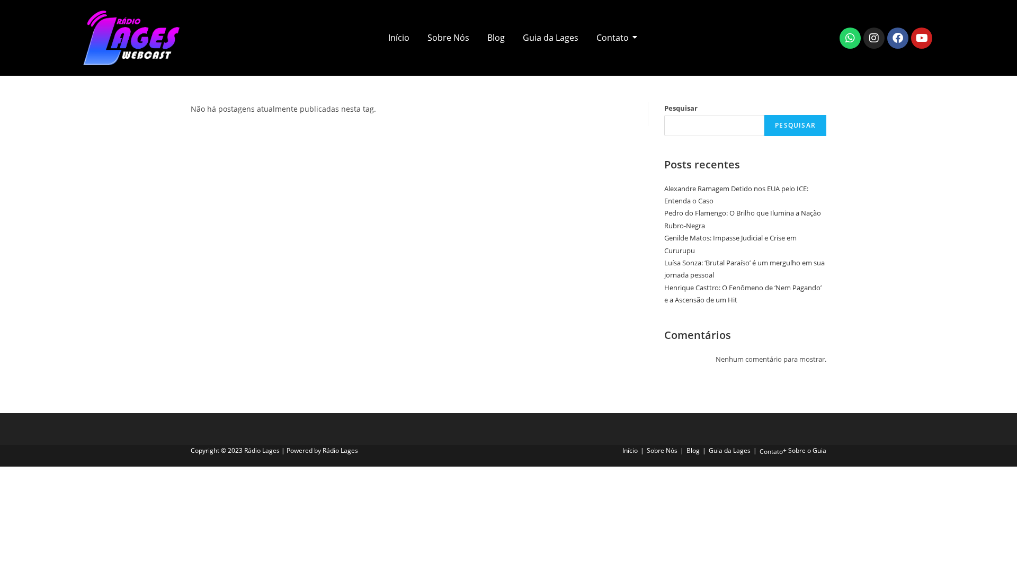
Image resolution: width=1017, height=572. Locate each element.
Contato (612, 37)
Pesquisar (681, 108)
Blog (496, 37)
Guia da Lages (550, 37)
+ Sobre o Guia (804, 450)
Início (398, 37)
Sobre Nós (448, 37)
